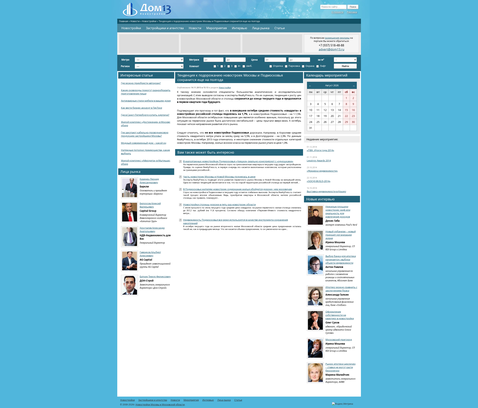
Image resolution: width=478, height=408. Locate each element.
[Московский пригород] (315, 348)
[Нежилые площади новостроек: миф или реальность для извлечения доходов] (315, 215)
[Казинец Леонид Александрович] (129, 187)
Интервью (239, 28)
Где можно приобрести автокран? (141, 83)
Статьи (279, 28)
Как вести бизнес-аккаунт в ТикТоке (141, 107)
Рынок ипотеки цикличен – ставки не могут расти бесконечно (340, 367)
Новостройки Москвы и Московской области (160, 404)
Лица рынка (260, 28)
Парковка (294, 66)
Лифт (322, 66)
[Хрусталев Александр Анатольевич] (129, 236)
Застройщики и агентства (165, 28)
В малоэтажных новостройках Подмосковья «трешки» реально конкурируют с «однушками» (238, 161)
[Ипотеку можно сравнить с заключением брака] (315, 295)
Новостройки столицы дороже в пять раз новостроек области (219, 204)
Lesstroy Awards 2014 (319, 160)
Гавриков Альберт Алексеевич (150, 253)
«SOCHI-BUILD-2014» (318, 181)
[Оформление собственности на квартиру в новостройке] (315, 320)
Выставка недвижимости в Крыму (326, 191)
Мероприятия (216, 28)
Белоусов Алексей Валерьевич (150, 205)
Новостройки (149, 21)
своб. (249, 66)
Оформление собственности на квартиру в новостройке (339, 315)
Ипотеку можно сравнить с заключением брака (341, 288)
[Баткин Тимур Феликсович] (129, 285)
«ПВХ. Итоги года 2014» (320, 150)
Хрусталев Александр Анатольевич (152, 229)
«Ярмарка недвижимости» (322, 170)
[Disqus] (239, 282)
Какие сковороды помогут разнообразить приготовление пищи (145, 91)
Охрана (309, 66)
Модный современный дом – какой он (143, 143)
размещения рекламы (337, 37)
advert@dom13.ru (331, 49)
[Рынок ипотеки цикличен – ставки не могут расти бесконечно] (315, 372)
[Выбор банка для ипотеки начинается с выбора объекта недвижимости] (315, 264)
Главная (123, 21)
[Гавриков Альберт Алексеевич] (129, 260)
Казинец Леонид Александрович (149, 180)
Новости (135, 21)
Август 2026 (332, 85)
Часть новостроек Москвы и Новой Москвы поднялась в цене (219, 176)
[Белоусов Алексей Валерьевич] (129, 212)
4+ (238, 66)
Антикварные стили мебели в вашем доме (146, 100)
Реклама (352, 12)
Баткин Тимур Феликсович (155, 276)
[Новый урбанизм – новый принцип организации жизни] (315, 240)
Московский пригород (338, 339)
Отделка (277, 66)
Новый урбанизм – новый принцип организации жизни (340, 235)
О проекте (337, 12)
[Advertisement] (149, 43)
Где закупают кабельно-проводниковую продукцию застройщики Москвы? (144, 134)
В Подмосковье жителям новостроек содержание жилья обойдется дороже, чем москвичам (237, 189)
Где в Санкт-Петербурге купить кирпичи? (145, 115)
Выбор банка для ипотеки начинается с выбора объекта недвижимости (340, 259)
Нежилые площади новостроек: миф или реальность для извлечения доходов (337, 211)
